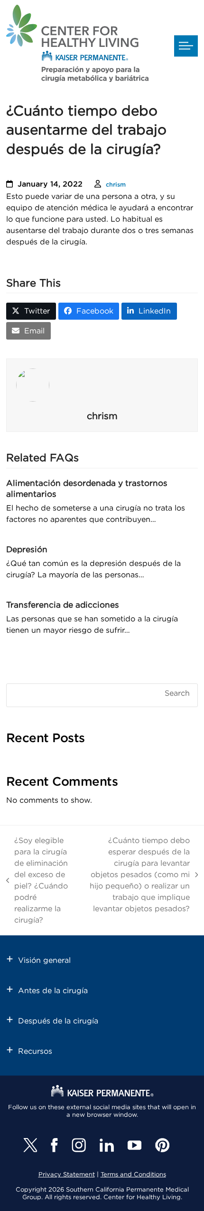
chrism (116, 185)
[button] (186, 46)
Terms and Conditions (133, 1175)
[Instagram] (79, 1145)
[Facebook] (54, 1145)
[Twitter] (30, 1145)
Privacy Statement (66, 1175)
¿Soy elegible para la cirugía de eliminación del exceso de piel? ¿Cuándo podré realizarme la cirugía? (37, 880)
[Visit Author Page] (102, 385)
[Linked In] (107, 1145)
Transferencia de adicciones (62, 605)
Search (177, 693)
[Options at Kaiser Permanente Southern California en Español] (77, 45)
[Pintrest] (162, 1145)
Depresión (26, 550)
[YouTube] (134, 1145)
